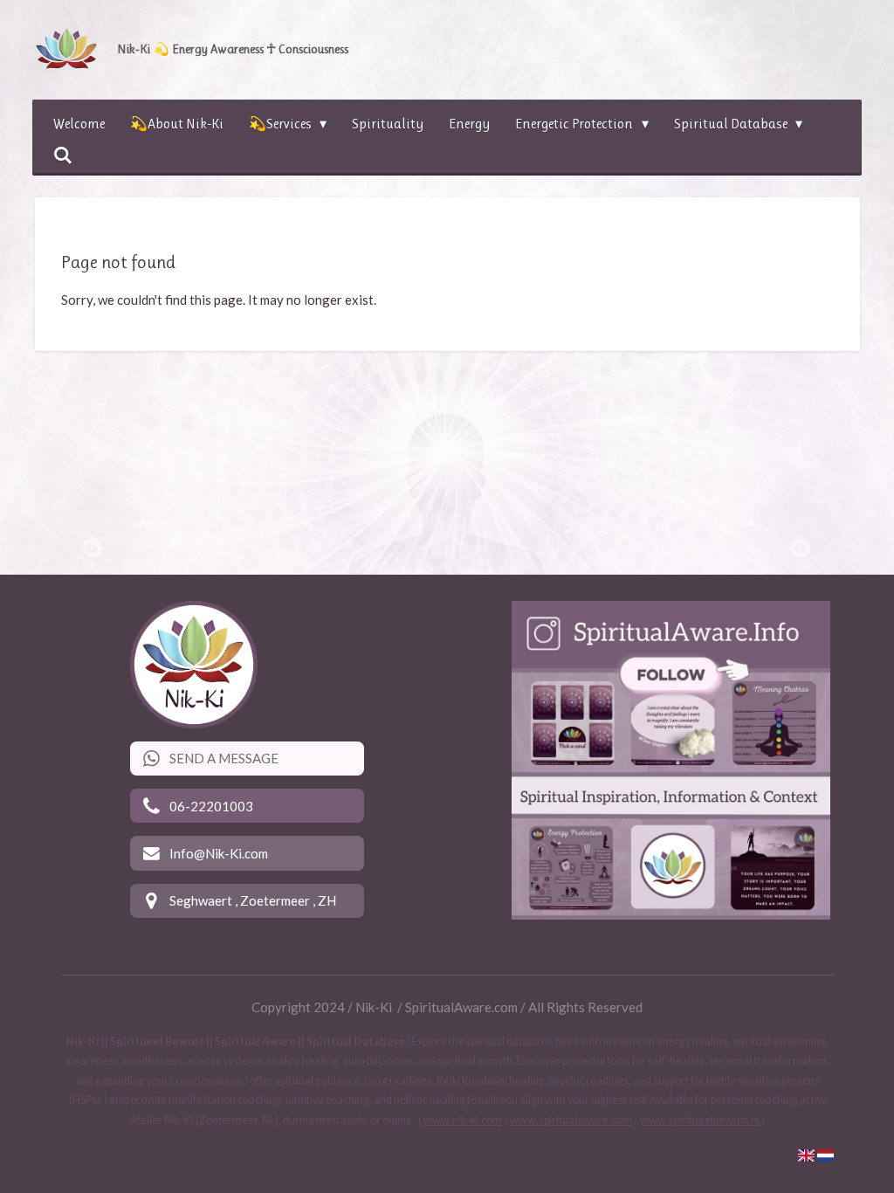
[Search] (63, 155)
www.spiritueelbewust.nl (700, 1120)
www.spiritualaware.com (571, 1120)
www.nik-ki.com (462, 1120)
